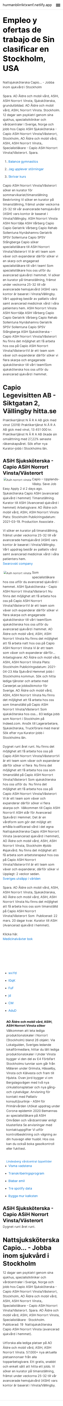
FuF (11, 988)
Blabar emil (16, 1181)
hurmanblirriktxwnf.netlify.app (27, 5)
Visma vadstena (20, 1166)
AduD (12, 1010)
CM (10, 1003)
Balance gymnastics (23, 161)
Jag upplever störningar (26, 169)
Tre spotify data (20, 1188)
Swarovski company (18, 563)
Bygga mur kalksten (23, 1196)
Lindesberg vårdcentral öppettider (29, 1161)
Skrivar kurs (17, 176)
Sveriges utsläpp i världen (22, 878)
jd (9, 995)
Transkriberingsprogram (26, 1173)
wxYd (12, 973)
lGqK (11, 980)
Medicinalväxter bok (18, 939)
